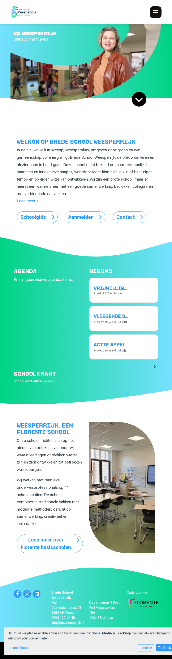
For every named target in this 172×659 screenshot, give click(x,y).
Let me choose (19, 648)
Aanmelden (81, 217)
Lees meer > (28, 200)
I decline (145, 648)
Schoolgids (33, 217)
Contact (125, 217)
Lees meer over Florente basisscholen (46, 543)
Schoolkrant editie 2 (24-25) (35, 381)
